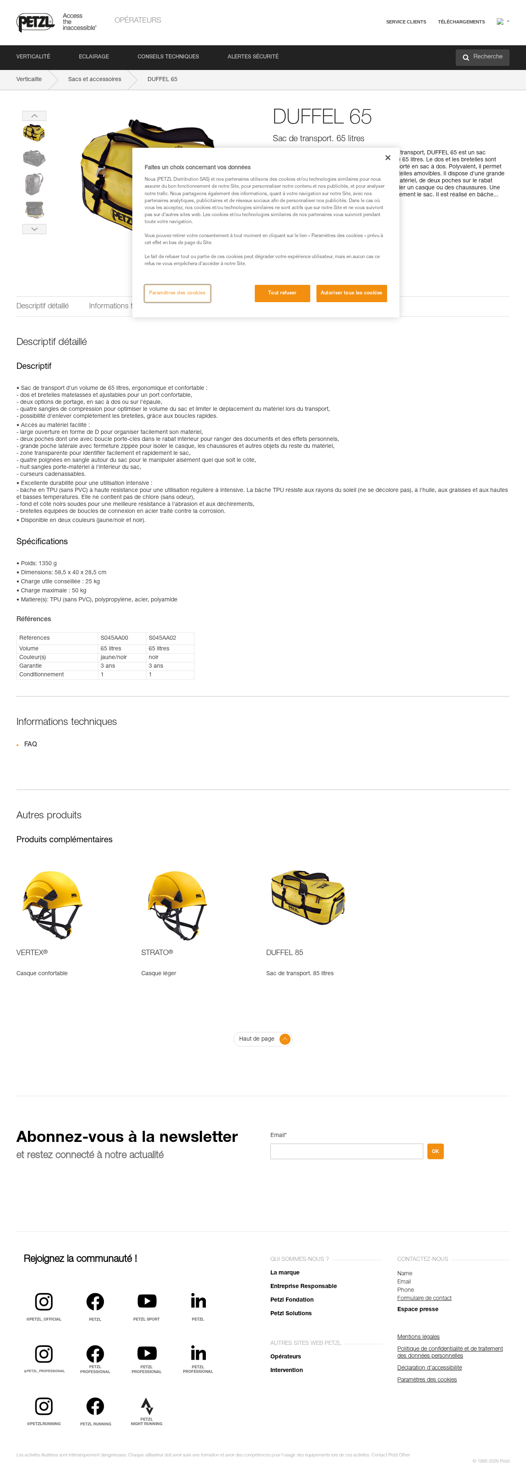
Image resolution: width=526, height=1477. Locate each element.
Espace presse (417, 1310)
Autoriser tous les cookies (352, 293)
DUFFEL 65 (163, 80)
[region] (265, 232)
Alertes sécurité (253, 57)
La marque (285, 1273)
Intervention (286, 1371)
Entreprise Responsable (303, 1287)
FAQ (366, 41)
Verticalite (29, 80)
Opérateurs (138, 21)
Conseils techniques (168, 57)
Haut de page (257, 1039)
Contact (370, 53)
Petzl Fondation (292, 1300)
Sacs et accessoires (94, 80)
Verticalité (33, 57)
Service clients (406, 21)
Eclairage (94, 57)
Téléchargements (461, 21)
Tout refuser (282, 293)
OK (435, 1151)
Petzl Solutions (291, 1314)
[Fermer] (388, 158)
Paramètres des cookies (177, 293)
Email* (278, 1136)
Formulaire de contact (424, 1299)
